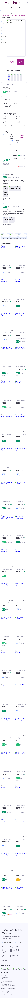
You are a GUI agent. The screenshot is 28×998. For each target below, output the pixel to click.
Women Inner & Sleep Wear (9, 15)
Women (8, 14)
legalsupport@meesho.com (7, 992)
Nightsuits (22, 15)
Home (3, 14)
